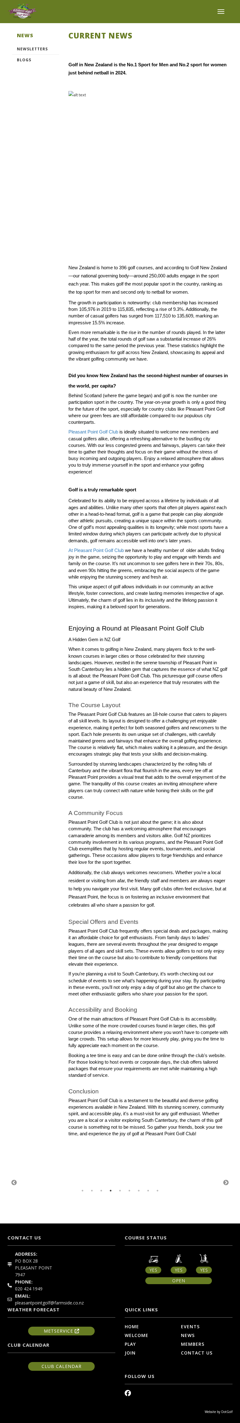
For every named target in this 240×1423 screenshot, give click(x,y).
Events (190, 1326)
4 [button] (111, 1191)
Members (192, 1344)
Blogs (24, 60)
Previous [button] (14, 1183)
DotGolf (226, 1412)
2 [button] (92, 1191)
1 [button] (82, 1191)
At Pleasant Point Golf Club (96, 550)
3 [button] (101, 1191)
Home (132, 1326)
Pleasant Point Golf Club (93, 431)
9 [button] (157, 1191)
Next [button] (226, 1183)
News (188, 1335)
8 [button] (148, 1191)
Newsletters (32, 49)
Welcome (136, 1335)
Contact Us (196, 1353)
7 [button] (139, 1191)
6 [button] (129, 1191)
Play (130, 1344)
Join (130, 1353)
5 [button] (120, 1191)
